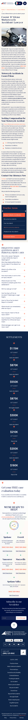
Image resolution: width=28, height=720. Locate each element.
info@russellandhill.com (8, 517)
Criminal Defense (14, 675)
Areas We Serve (11, 9)
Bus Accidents (14, 706)
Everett (8, 640)
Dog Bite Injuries (14, 703)
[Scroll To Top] (14, 629)
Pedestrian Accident (11, 231)
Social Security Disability (14, 672)
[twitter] (5, 644)
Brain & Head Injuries (14, 699)
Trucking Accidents (14, 678)
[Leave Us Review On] (14, 525)
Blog (5, 717)
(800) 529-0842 (7, 547)
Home (3, 9)
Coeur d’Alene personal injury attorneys (14, 124)
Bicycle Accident (14, 687)
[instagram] (23, 644)
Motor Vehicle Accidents (14, 666)
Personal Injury (14, 669)
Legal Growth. (22, 715)
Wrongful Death (14, 696)
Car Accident (8, 223)
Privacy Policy (13, 717)
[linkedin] (9, 644)
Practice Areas (14, 663)
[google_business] (14, 644)
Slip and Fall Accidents (14, 693)
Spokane (17, 640)
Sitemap (21, 717)
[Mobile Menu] (25, 3)
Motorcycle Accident (14, 684)
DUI (6, 143)
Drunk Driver (14, 690)
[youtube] (18, 644)
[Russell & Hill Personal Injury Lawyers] (14, 633)
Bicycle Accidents (10, 219)
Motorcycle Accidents (11, 227)
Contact (3, 179)
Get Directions (7, 551)
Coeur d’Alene (21, 9)
